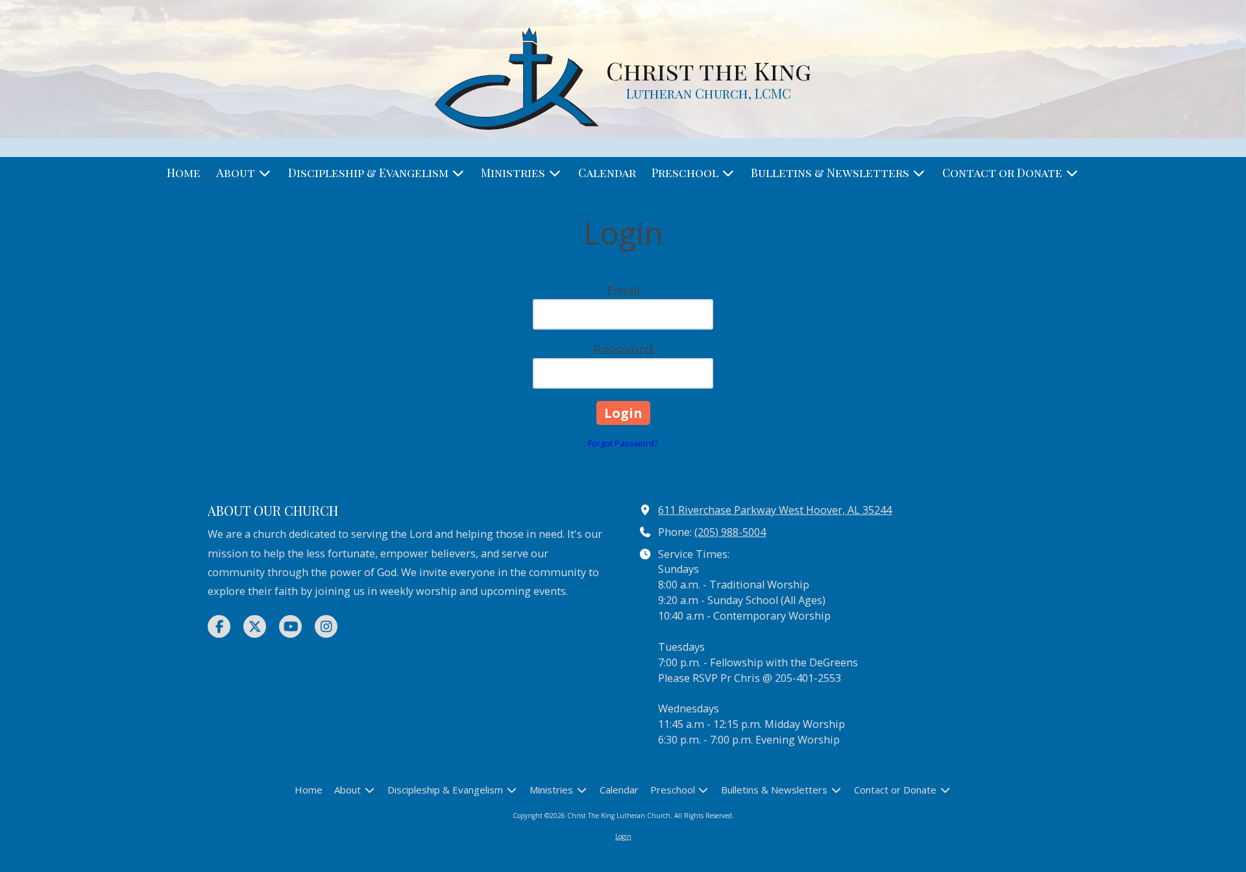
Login (623, 836)
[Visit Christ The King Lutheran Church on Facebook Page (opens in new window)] (219, 626)
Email (623, 290)
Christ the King (708, 70)
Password (623, 349)
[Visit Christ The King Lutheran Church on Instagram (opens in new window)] (326, 626)
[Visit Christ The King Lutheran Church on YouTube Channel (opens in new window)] (290, 626)
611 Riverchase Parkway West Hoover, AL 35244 (775, 510)
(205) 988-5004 (730, 532)
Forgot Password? (623, 443)
